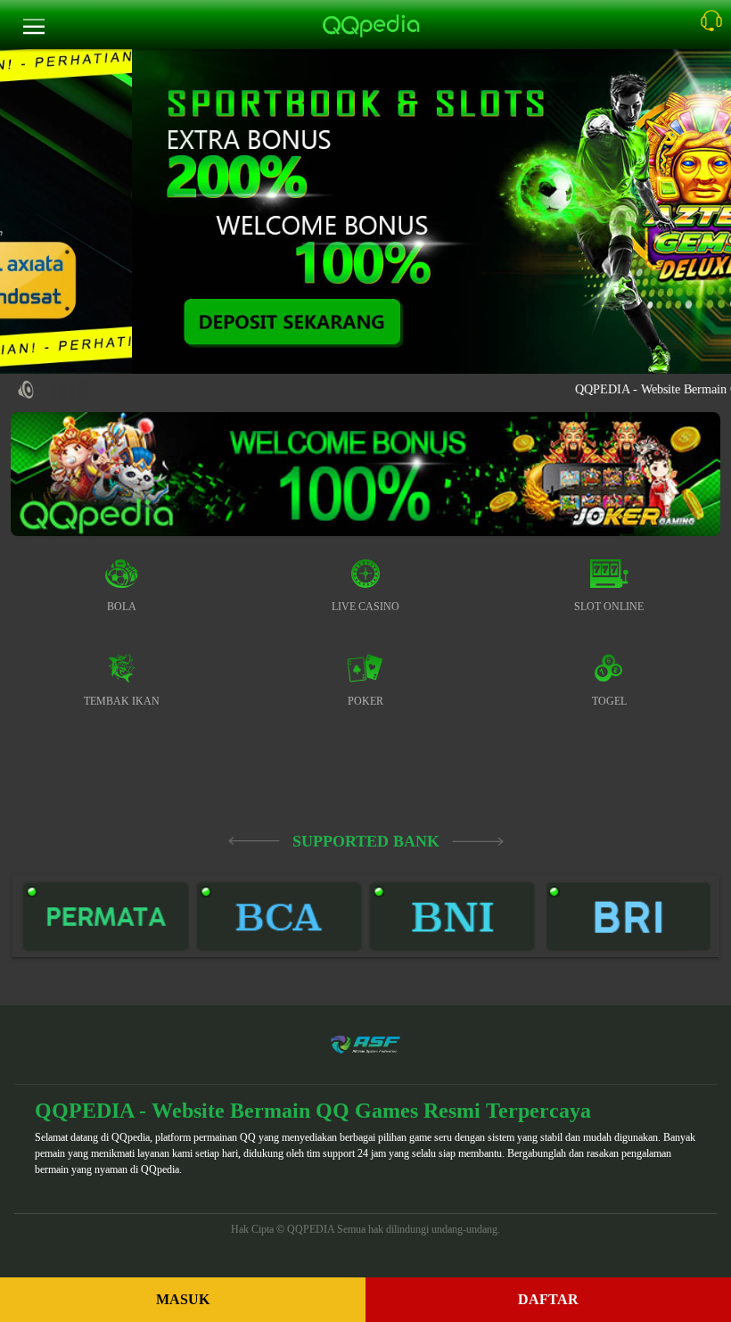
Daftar (548, 1299)
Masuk (182, 1299)
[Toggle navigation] (34, 27)
